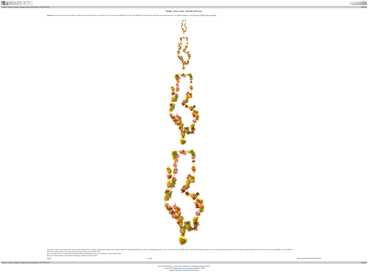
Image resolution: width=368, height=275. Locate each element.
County (10, 7)
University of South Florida (190, 270)
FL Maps (4, 7)
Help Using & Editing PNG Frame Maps (204, 15)
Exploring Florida (199, 266)
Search (49, 258)
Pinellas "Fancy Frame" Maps (29, 7)
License (149, 258)
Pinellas (16, 7)
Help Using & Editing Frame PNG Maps (309, 258)
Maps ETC (187, 266)
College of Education (175, 270)
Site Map (364, 7)
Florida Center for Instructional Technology (187, 268)
